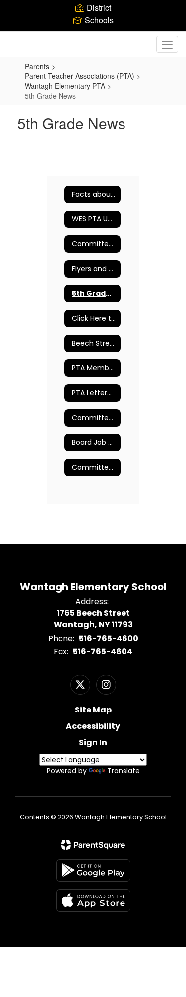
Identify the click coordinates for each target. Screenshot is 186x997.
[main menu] (167, 44)
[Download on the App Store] (93, 900)
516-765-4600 (108, 638)
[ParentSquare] (93, 844)
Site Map (93, 709)
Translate (123, 771)
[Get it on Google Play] (93, 870)
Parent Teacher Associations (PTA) (79, 76)
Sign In (93, 742)
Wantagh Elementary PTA (65, 86)
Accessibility (93, 726)
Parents (37, 66)
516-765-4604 (102, 651)
